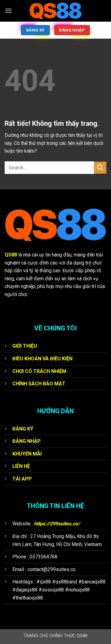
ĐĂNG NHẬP (26, 441)
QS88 (11, 255)
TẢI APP (22, 479)
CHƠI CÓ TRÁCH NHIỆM (39, 371)
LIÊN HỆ (21, 466)
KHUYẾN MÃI (27, 454)
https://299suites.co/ (57, 524)
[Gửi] (100, 168)
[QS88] (55, 11)
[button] (8, 10)
